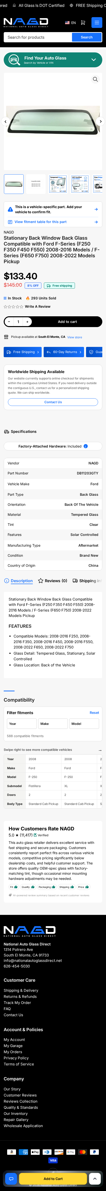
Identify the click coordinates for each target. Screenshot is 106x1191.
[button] (70, 23)
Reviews (56, 580)
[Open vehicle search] (96, 209)
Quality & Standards (21, 1107)
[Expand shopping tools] (95, 1179)
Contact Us (53, 402)
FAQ (7, 1008)
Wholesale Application (23, 1125)
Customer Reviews (20, 1095)
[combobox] (53, 37)
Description (22, 580)
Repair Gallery (16, 1119)
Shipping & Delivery (21, 990)
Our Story (12, 1089)
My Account (14, 1039)
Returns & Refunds (20, 996)
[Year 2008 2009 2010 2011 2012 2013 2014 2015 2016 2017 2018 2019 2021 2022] (22, 724)
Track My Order (17, 1002)
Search (87, 37)
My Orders (13, 1051)
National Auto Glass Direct (58, 1185)
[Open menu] (96, 22)
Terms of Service (19, 1064)
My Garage (13, 1045)
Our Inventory (16, 1113)
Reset (94, 712)
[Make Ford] (53, 724)
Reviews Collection (20, 1101)
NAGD (9, 232)
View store (74, 337)
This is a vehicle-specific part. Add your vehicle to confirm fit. (48, 209)
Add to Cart (53, 1179)
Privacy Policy (16, 1058)
